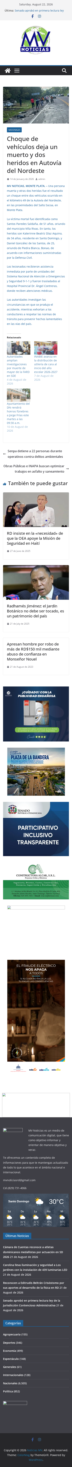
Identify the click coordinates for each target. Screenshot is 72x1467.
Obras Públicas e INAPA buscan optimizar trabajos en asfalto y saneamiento (33, 469)
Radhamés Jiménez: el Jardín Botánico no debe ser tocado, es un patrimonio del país (35, 611)
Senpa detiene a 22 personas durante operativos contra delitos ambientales (35, 454)
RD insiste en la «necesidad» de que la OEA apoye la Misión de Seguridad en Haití (35, 538)
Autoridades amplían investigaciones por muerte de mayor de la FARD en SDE (18, 366)
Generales (9, 1367)
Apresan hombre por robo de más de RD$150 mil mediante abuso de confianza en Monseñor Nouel (33, 651)
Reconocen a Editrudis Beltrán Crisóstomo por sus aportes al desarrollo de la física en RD (41, 11)
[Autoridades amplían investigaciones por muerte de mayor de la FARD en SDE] (18, 347)
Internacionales (13, 1375)
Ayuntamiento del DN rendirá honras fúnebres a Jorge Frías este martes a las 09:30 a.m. (18, 413)
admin (41, 179)
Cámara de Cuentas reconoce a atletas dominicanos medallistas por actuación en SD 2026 (33, 1252)
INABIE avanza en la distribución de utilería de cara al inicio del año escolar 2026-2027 (45, 364)
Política (8, 1391)
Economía (9, 1351)
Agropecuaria (12, 1334)
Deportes (9, 1342)
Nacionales (14, 129)
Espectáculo (11, 1359)
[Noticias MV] (7, 70)
